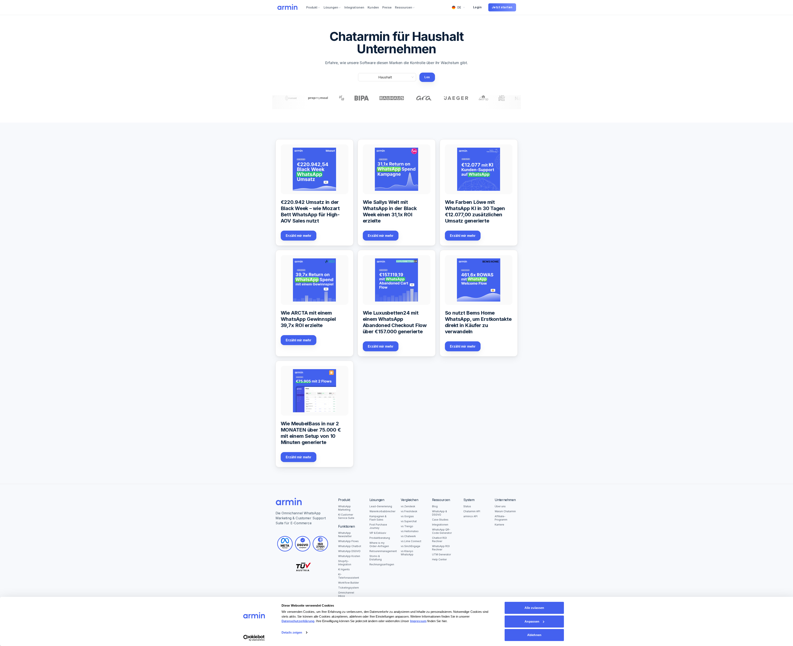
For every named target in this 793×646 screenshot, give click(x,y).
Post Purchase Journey (378, 526)
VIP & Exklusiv (377, 532)
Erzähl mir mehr (298, 236)
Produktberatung (379, 537)
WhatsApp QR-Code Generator (442, 531)
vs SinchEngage (410, 546)
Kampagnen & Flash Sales (377, 518)
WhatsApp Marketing (344, 508)
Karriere (499, 524)
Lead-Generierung (380, 506)
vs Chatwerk (408, 536)
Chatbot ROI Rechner (439, 539)
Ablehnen (534, 635)
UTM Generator (441, 554)
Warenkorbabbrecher (380, 511)
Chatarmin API (471, 511)
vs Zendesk (408, 506)
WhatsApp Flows (348, 541)
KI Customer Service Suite (346, 516)
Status (467, 506)
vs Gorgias (407, 516)
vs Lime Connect (411, 541)
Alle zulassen (534, 608)
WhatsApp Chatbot (349, 546)
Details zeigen (292, 632)
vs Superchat (409, 521)
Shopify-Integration (344, 563)
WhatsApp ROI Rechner (441, 548)
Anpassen (532, 621)
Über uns (500, 506)
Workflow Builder (348, 582)
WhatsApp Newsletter (345, 534)
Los (427, 77)
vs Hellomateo (410, 531)
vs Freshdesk (409, 511)
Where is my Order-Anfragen (379, 544)
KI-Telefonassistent (348, 576)
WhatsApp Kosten (349, 556)
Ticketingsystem (348, 587)
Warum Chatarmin (505, 511)
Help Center (439, 559)
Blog (435, 506)
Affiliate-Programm (501, 518)
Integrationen (440, 524)
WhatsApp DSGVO (349, 551)
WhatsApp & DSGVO (439, 513)
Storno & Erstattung (375, 558)
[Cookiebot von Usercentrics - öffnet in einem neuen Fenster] (254, 638)
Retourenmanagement (380, 551)
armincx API (470, 516)
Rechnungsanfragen (380, 564)
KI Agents (344, 569)
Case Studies (440, 519)
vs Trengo (407, 526)
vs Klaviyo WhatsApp (407, 553)
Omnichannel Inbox (346, 594)
